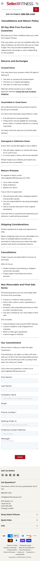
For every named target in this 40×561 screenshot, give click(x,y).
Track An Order (12, 545)
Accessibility (20, 554)
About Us (20, 552)
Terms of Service (9, 552)
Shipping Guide (25, 545)
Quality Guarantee (10, 547)
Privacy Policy (12, 550)
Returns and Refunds (26, 547)
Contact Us (30, 552)
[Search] (36, 9)
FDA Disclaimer (24, 550)
